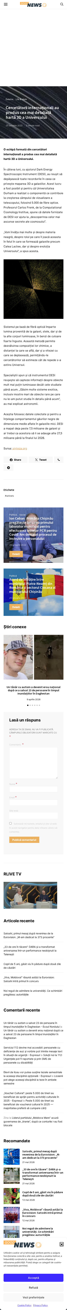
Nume (13, 784)
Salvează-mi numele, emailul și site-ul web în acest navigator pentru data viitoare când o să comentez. (33, 827)
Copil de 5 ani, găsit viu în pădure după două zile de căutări (42, 1193)
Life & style (21, 99)
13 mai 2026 (28, 1200)
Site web (13, 810)
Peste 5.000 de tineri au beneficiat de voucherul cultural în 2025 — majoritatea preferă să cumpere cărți (29, 1104)
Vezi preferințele (33, 1297)
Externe (9, 99)
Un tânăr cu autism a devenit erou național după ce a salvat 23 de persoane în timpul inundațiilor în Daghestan (33, 690)
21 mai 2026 (28, 1162)
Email (13, 797)
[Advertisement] (33, 51)
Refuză (33, 1287)
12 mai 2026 (28, 1220)
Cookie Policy (24, 1305)
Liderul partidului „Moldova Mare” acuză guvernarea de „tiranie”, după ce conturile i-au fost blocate (33, 1121)
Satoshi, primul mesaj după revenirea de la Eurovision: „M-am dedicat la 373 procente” (41, 1154)
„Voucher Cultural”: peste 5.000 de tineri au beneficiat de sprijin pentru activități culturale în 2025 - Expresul (31, 1097)
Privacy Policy (40, 1305)
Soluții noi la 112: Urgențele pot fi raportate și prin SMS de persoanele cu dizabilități (33, 1059)
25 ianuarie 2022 (14, 125)
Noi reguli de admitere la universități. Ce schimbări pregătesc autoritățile (38, 1232)
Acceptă (33, 1277)
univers (10, 495)
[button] (61, 1244)
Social (22, 514)
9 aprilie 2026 (33, 699)
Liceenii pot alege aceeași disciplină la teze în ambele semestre (33, 1079)
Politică (13, 514)
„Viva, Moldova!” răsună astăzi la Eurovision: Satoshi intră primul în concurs (42, 1213)
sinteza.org (19, 448)
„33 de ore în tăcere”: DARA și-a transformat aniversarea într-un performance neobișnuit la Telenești (30, 950)
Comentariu (15, 744)
